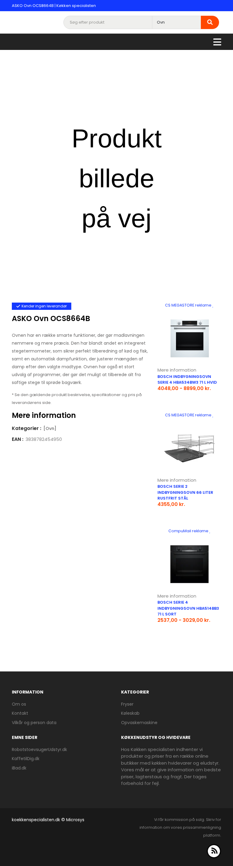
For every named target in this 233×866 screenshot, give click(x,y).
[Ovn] (49, 428)
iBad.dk (19, 768)
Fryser (127, 704)
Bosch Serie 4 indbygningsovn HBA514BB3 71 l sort (188, 608)
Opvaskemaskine (139, 723)
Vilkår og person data (34, 723)
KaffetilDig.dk (25, 759)
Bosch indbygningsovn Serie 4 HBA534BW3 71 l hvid (187, 379)
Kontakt (20, 713)
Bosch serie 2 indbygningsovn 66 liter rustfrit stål (185, 492)
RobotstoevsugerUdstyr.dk (39, 749)
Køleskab (130, 713)
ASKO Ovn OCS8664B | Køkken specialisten (54, 5)
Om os (19, 704)
